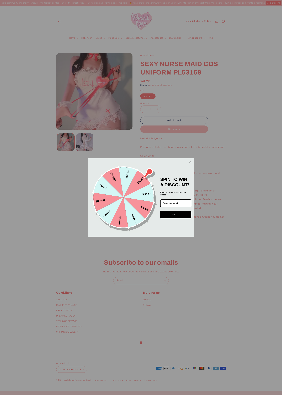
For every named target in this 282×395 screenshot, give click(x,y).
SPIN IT (175, 214)
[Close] (190, 161)
